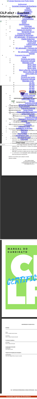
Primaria (24, 75)
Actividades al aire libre (24, 128)
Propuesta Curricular (28, 61)
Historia (24, 21)
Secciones (28, 17)
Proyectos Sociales (24, 33)
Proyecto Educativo (24, 13)
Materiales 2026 (28, 63)
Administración (24, 24)
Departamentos (28, 19)
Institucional (22, 4)
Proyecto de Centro (28, 59)
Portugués (28, 125)
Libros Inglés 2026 (28, 99)
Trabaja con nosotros (24, 30)
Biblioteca (24, 130)
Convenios (28, 26)
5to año (32, 90)
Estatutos (28, 10)
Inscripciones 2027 (22, 135)
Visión (28, 8)
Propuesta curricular (28, 95)
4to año (32, 88)
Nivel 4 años (31, 68)
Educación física (24, 126)
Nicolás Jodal (32, 41)
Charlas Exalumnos (28, 39)
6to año (32, 92)
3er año (31, 86)
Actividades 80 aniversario (24, 35)
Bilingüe (32, 101)
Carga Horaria (28, 97)
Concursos (28, 46)
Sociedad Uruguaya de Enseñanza (24, 6)
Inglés (28, 123)
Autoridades (28, 11)
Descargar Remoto (28, 28)
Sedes (24, 22)
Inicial (24, 57)
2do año (32, 84)
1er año (31, 83)
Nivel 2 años (32, 64)
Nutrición (24, 132)
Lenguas (24, 121)
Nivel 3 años (32, 66)
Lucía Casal (32, 42)
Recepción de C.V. (28, 32)
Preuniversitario (24, 106)
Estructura (24, 15)
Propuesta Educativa (22, 55)
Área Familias (22, 134)
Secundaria (24, 94)
